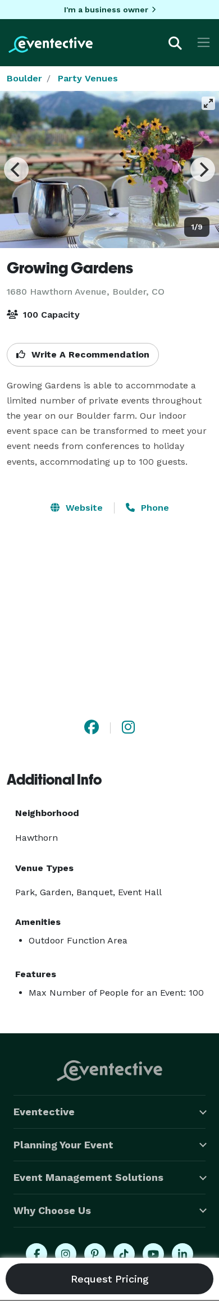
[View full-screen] (208, 103)
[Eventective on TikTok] (124, 1254)
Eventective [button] (44, 1111)
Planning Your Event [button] (63, 1145)
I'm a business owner (106, 9)
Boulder (24, 78)
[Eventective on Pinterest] (95, 1254)
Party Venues (88, 78)
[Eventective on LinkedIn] (182, 1254)
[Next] (202, 169)
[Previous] (16, 169)
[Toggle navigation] (203, 42)
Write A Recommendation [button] (89, 354)
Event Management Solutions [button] (88, 1177)
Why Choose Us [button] (52, 1210)
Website (83, 507)
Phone (153, 507)
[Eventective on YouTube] (153, 1254)
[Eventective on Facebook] (36, 1254)
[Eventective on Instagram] (65, 1254)
